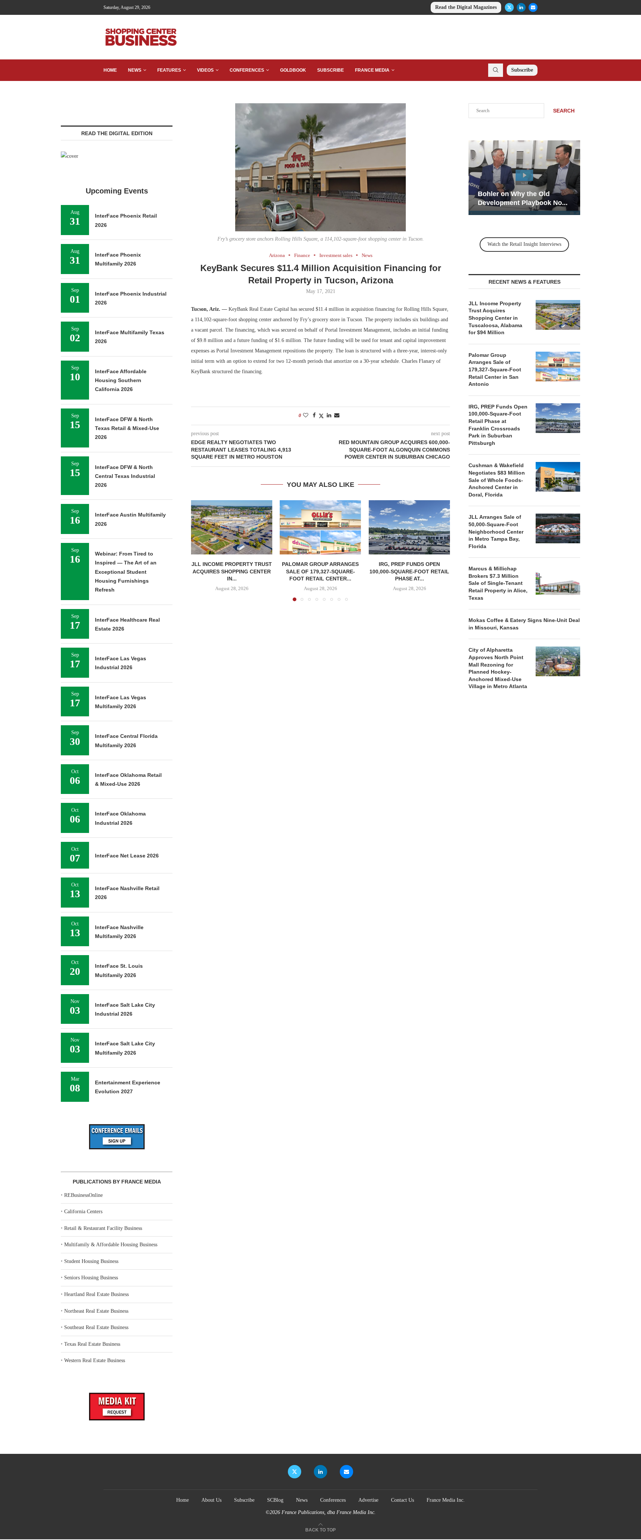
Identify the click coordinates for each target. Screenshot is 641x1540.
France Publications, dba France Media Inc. (329, 1512)
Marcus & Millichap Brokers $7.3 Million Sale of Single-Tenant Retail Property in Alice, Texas (498, 583)
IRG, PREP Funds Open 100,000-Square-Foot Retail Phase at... (409, 571)
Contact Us (402, 1500)
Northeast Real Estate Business (96, 1311)
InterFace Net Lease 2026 (127, 856)
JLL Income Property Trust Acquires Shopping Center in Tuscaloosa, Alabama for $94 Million (495, 317)
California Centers (83, 1211)
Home (110, 70)
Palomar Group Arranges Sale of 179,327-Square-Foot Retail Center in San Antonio (495, 369)
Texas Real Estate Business (92, 1344)
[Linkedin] (521, 7)
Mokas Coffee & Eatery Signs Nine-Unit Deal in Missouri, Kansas (524, 624)
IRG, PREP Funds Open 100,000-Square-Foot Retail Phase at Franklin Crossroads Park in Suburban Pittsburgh (498, 425)
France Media (372, 70)
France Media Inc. (446, 1500)
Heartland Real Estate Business (96, 1294)
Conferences (247, 70)
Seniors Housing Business (91, 1277)
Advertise (368, 1500)
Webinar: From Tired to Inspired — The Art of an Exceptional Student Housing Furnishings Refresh (126, 572)
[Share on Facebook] (314, 416)
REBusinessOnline (83, 1195)
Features (169, 70)
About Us (211, 1500)
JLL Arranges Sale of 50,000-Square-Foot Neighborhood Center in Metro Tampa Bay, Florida (496, 531)
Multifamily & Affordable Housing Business (110, 1244)
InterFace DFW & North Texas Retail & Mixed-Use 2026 (127, 428)
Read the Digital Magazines (466, 7)
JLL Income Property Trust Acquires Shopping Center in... (231, 571)
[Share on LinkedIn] (329, 416)
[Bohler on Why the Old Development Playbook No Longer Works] (524, 177)
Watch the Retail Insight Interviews (524, 244)
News (134, 70)
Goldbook (293, 70)
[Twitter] (509, 7)
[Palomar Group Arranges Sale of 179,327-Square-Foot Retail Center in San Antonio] (320, 527)
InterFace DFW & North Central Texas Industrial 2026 (125, 476)
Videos (205, 70)
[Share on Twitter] (321, 416)
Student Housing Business (91, 1261)
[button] (201, 550)
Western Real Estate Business (94, 1360)
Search (564, 111)
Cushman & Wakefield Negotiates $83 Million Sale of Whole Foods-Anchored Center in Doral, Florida (497, 479)
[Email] (533, 7)
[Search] (495, 70)
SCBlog (275, 1500)
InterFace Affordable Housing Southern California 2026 (121, 380)
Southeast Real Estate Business (96, 1327)
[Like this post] (305, 416)
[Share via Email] (336, 416)
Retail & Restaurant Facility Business (103, 1228)
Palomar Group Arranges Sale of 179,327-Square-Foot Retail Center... (320, 571)
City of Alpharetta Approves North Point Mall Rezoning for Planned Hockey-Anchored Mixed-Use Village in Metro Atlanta (498, 668)
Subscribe (330, 70)
